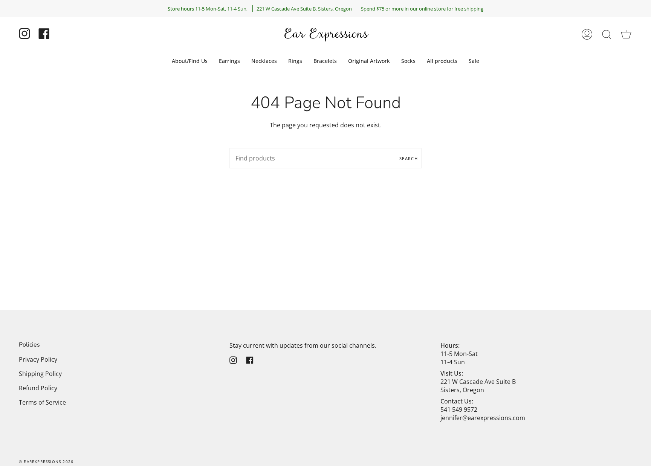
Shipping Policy (40, 374)
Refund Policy (38, 388)
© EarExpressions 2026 (46, 461)
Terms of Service (42, 402)
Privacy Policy (38, 359)
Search (408, 158)
